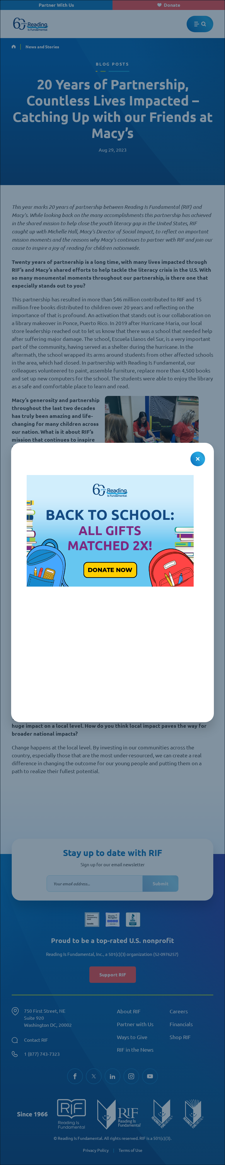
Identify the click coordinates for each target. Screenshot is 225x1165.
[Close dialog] (197, 459)
